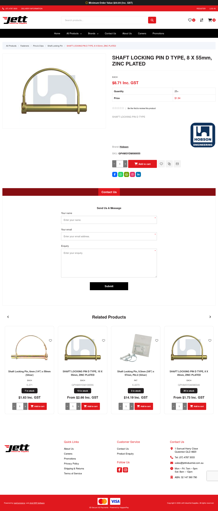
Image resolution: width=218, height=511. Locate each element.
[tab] (109, 192)
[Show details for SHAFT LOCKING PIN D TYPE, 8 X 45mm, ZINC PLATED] (189, 348)
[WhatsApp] (120, 174)
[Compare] (201, 20)
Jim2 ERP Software (37, 503)
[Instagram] (132, 174)
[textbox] (104, 20)
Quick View (50, 345)
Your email (66, 229)
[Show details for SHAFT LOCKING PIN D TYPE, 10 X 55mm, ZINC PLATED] (82, 348)
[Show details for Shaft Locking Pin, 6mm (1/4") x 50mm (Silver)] (29, 348)
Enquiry (65, 245)
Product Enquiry (125, 453)
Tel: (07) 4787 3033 (185, 457)
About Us (69, 448)
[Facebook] (114, 174)
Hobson (124, 146)
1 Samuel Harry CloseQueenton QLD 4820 (186, 450)
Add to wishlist (161, 163)
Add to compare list (169, 163)
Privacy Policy (71, 463)
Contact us (123, 448)
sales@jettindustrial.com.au (189, 462)
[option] (29, 370)
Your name (66, 213)
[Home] (17, 448)
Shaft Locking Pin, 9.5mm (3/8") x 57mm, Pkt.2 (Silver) (135, 373)
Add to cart (145, 163)
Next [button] (210, 317)
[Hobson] (203, 146)
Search (152, 20)
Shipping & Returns (74, 468)
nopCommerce (19, 503)
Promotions (70, 458)
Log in (213, 8)
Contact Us (109, 192)
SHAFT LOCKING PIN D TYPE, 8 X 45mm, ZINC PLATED (189, 373)
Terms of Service (73, 473)
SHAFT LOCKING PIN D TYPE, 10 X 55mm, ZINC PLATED (82, 373)
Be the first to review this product (142, 108)
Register (201, 8)
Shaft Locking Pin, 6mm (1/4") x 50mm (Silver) (29, 373)
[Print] (126, 174)
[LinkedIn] (138, 174)
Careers (68, 453)
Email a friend (177, 163)
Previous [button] (8, 317)
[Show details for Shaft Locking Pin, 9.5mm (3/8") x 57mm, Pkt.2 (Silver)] (135, 348)
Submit (109, 286)
